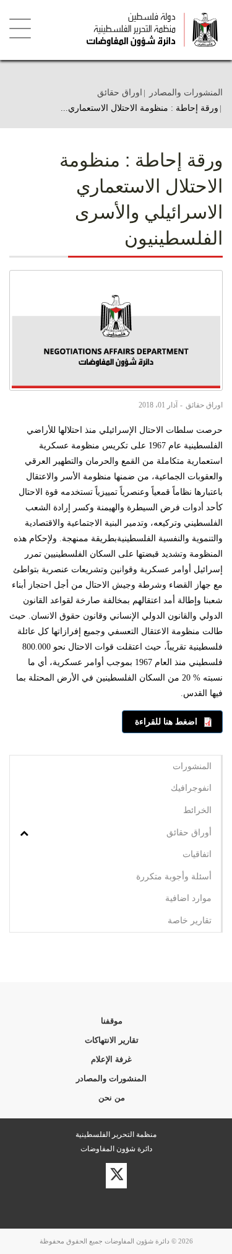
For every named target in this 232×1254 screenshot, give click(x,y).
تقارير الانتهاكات (112, 1040)
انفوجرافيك (191, 788)
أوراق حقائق (189, 832)
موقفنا (111, 1020)
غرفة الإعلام (111, 1059)
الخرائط (197, 810)
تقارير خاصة (190, 920)
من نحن (111, 1097)
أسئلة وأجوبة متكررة (174, 876)
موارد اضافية (188, 898)
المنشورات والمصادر (186, 92)
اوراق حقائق (119, 92)
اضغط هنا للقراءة (166, 721)
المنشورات (192, 766)
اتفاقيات (197, 854)
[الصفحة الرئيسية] (141, 29)
